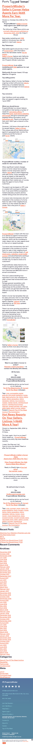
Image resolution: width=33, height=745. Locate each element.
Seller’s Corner (22, 24)
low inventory (20, 401)
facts (15, 510)
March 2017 (4, 587)
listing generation (13, 399)
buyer (8, 136)
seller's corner (15, 408)
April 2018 (3, 563)
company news (15, 508)
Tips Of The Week (7, 728)
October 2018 (4, 554)
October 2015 (4, 619)
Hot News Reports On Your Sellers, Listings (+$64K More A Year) (14, 419)
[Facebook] (9, 686)
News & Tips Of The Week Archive (12, 660)
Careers (4, 726)
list (17, 397)
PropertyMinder (8, 65)
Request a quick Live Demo (14, 367)
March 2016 (4, 610)
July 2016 (3, 602)
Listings (16, 301)
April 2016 (3, 608)
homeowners (8, 51)
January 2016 (4, 613)
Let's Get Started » (7, 703)
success (10, 521)
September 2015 (5, 621)
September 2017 (5, 576)
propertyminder (7, 518)
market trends (12, 403)
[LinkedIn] (16, 686)
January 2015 (4, 636)
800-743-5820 (7, 4)
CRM (22, 38)
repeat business (14, 406)
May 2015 (3, 628)
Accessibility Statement (8, 734)
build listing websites (21, 114)
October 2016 (4, 597)
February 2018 (5, 567)
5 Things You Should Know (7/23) (11, 540)
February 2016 (5, 611)
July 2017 (3, 580)
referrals (5, 406)
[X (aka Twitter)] (6, 686)
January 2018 (4, 569)
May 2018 (3, 561)
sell (21, 406)
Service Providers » (7, 714)
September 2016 (5, 598)
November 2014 (5, 639)
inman (25, 395)
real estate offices (15, 112)
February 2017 (5, 589)
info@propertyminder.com (10, 690)
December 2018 (5, 552)
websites (14, 254)
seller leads (6, 408)
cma (7, 393)
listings (26, 87)
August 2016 (4, 600)
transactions (18, 521)
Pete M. (2, 538)
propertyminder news (21, 518)
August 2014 (4, 643)
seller (25, 406)
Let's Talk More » (7, 706)
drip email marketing (15, 395)
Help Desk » (5, 708)
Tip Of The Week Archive (12, 388)
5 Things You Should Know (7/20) (11, 542)
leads (11, 114)
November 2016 (5, 595)
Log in (2, 672)
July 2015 (3, 625)
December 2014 (5, 638)
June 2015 (3, 626)
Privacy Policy (6, 733)
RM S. (2, 537)
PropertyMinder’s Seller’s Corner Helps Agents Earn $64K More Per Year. (15, 11)
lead (3, 397)
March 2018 (4, 565)
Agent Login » (6, 711)
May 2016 (3, 606)
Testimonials (4, 664)
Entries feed (4, 673)
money (17, 514)
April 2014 (3, 651)
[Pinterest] (19, 686)
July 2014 (3, 645)
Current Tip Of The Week (17, 389)
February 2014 (5, 654)
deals (23, 508)
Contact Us (5, 720)
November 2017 (5, 572)
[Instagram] (3, 686)
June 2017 (3, 582)
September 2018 (5, 556)
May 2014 (3, 649)
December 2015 (5, 615)
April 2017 (3, 585)
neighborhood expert (15, 404)
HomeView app (7, 119)
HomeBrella (11, 320)
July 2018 (3, 557)
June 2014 (3, 647)
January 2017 (4, 591)
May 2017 (3, 584)
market (4, 403)
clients (19, 42)
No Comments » (14, 412)
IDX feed (17, 303)
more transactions (14, 516)
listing (21, 397)
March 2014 (4, 652)
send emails (6, 115)
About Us (5, 723)
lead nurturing (11, 397)
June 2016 (3, 604)
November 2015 (5, 617)
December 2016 (5, 593)
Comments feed (5, 675)
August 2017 (4, 578)
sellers (23, 408)
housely (20, 510)
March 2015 (4, 632)
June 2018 (3, 559)
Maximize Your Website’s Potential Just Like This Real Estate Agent (15, 534)
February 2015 (5, 634)
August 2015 (4, 623)
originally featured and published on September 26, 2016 (15, 32)
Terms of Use (15, 733)
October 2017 (4, 574)
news (22, 516)
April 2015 (3, 630)
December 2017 (5, 571)
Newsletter (4, 662)
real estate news (7, 519)
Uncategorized (5, 666)
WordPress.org (5, 677)
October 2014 (4, 641)
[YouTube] (12, 686)
